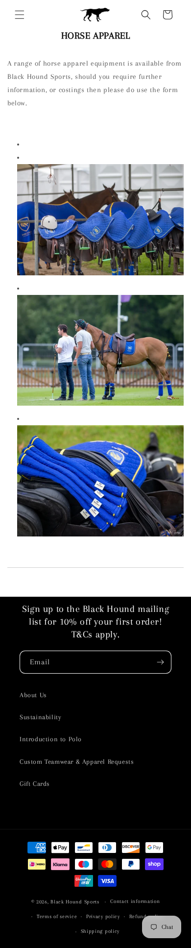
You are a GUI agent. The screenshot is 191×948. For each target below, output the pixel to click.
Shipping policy (100, 931)
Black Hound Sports (74, 902)
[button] (19, 14)
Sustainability (40, 717)
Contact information (135, 901)
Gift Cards (35, 783)
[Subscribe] (160, 662)
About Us (33, 695)
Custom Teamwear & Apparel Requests (77, 761)
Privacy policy (103, 916)
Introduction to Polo (51, 739)
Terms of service (57, 916)
